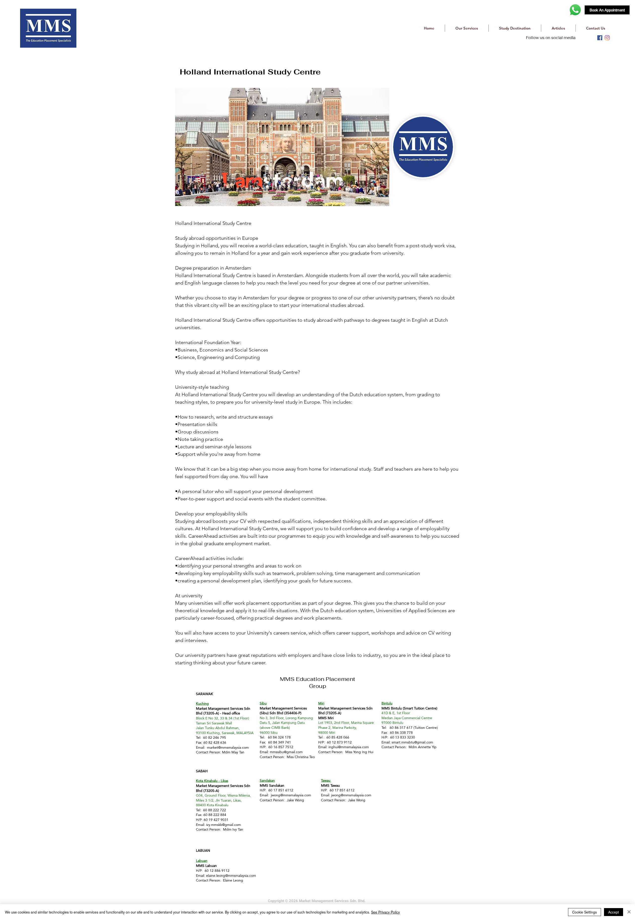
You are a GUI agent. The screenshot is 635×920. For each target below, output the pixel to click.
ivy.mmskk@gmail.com (223, 824)
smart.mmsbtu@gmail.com (412, 742)
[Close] (629, 912)
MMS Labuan (206, 865)
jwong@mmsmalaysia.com (291, 795)
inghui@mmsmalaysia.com (348, 747)
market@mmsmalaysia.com (228, 747)
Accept (613, 912)
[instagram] (607, 37)
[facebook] (599, 37)
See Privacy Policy (385, 912)
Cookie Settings (584, 912)
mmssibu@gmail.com (286, 752)
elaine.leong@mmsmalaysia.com (231, 875)
